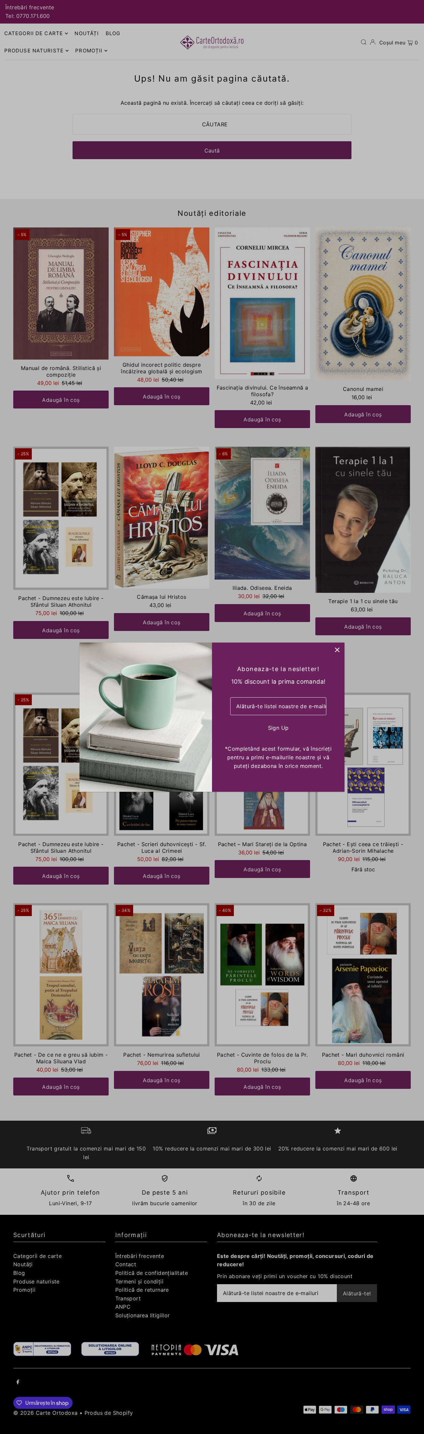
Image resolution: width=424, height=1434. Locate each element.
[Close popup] (337, 650)
